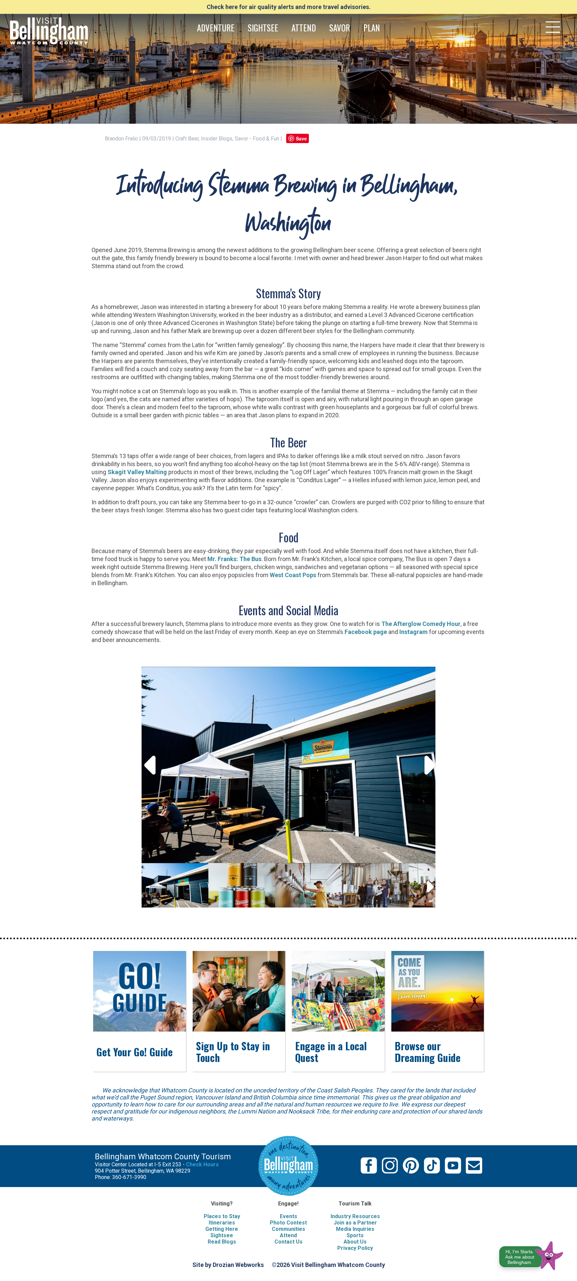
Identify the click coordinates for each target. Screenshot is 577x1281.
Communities (288, 1229)
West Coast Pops (293, 574)
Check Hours (202, 1164)
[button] (531, 1254)
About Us (355, 1242)
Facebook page (366, 631)
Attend (288, 1235)
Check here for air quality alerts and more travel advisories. (289, 6)
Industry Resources (355, 1216)
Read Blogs (222, 1242)
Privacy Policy (355, 1248)
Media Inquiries (355, 1229)
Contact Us (288, 1242)
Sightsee (221, 1235)
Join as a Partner (355, 1222)
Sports (355, 1235)
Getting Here (221, 1229)
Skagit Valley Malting (137, 471)
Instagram (413, 631)
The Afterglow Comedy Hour (420, 623)
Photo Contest (288, 1222)
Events (288, 1216)
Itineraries (222, 1222)
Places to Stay (222, 1216)
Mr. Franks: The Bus (234, 558)
